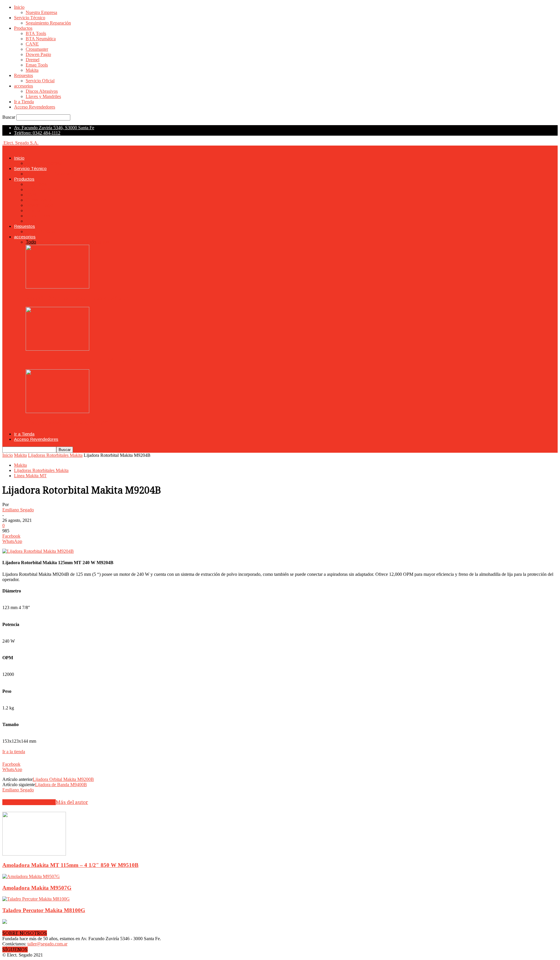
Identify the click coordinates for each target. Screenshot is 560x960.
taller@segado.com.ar (47, 943)
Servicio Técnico (29, 17)
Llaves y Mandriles (43, 96)
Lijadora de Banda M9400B (61, 784)
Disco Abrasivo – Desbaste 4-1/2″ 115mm (76, 423)
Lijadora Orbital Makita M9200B (63, 779)
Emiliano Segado (18, 509)
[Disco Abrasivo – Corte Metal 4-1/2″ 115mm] (57, 349)
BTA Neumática (41, 38)
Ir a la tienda (13, 751)
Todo (31, 241)
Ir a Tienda (24, 101)
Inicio (19, 7)
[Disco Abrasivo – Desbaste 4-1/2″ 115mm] (57, 411)
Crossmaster (37, 49)
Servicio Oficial (40, 80)
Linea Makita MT (30, 475)
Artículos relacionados (29, 802)
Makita (32, 70)
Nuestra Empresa (41, 12)
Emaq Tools (37, 64)
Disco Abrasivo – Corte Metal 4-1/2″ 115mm (79, 360)
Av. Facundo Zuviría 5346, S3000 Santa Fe (54, 127)
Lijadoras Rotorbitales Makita (55, 455)
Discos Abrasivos (42, 91)
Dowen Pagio (38, 54)
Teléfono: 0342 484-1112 (37, 132)
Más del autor (72, 802)
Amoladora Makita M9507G (36, 888)
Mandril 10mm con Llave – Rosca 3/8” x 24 (77, 298)
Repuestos (23, 75)
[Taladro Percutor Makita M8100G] (36, 898)
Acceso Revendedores (34, 106)
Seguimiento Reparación (48, 22)
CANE (32, 43)
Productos (23, 28)
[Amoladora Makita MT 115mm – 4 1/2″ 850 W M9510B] (34, 853)
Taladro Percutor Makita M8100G (43, 910)
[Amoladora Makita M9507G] (31, 876)
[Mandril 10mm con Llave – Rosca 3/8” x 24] (57, 286)
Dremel (32, 59)
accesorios (23, 85)
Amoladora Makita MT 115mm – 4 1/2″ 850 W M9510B (70, 865)
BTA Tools (36, 33)
